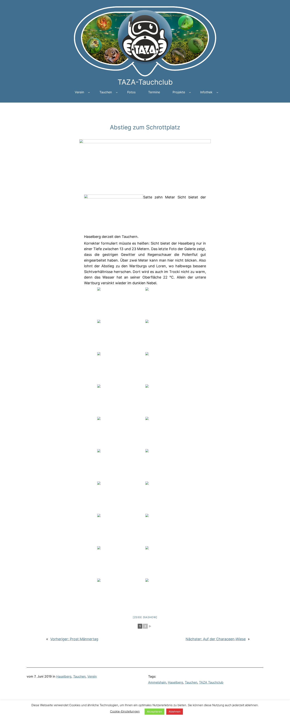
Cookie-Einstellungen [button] (125, 711)
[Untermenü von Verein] (89, 92)
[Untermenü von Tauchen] (117, 92)
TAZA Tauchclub (211, 682)
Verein (92, 676)
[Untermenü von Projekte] (190, 92)
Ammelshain (157, 682)
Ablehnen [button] (175, 711)
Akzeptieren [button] (154, 711)
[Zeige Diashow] (145, 617)
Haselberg (63, 676)
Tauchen (79, 676)
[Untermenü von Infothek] (217, 92)
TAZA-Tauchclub (145, 82)
